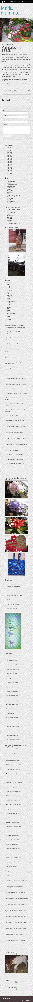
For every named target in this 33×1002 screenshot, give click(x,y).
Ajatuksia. (9, 220)
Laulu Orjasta (10, 187)
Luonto (8, 302)
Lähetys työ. (10, 304)
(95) (9, 170)
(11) (9, 153)
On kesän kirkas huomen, (13, 209)
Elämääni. (9, 217)
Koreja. (8, 183)
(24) (9, 156)
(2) (9, 149)
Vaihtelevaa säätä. (11, 48)
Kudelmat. (9, 295)
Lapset (8, 298)
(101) (9, 172)
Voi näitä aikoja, (11, 215)
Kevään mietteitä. (11, 212)
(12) (9, 152)
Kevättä (9, 289)
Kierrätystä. (10, 290)
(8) (9, 155)
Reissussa (9, 309)
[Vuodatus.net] (6, 998)
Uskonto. (9, 318)
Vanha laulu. (10, 200)
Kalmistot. (9, 218)
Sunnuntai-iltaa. (11, 211)
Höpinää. (9, 284)
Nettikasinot (13, 1)
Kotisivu (14, 119)
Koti (8, 293)
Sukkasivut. (10, 193)
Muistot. (9, 307)
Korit (8, 292)
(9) (9, 147)
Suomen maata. (11, 313)
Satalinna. (9, 192)
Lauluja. (9, 189)
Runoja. (9, 310)
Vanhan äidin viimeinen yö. (13, 223)
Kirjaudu (29, 1)
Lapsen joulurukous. (12, 184)
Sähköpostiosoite (10, 115)
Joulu (8, 287)
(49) (9, 161)
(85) (9, 167)
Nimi (4, 110)
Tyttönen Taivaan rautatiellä (13, 195)
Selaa (19, 1)
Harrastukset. (10, 283)
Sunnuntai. (9, 312)
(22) (9, 159)
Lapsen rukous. (11, 186)
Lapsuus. (9, 299)
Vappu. (8, 214)
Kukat (8, 296)
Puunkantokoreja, (11, 190)
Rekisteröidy (23, 1)
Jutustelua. (9, 221)
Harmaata (10, 92)
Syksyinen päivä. (11, 315)
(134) (9, 165)
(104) (9, 164)
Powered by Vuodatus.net (26, 1000)
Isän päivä (9, 286)
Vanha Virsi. (10, 198)
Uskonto (9, 316)
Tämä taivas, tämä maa (13, 196)
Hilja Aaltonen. (10, 180)
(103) (9, 169)
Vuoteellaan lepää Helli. (12, 203)
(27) (9, 158)
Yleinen (9, 319)
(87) (9, 162)
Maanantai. (9, 305)
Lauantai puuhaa (11, 301)
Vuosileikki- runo (11, 201)
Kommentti (5, 124)
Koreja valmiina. (11, 181)
